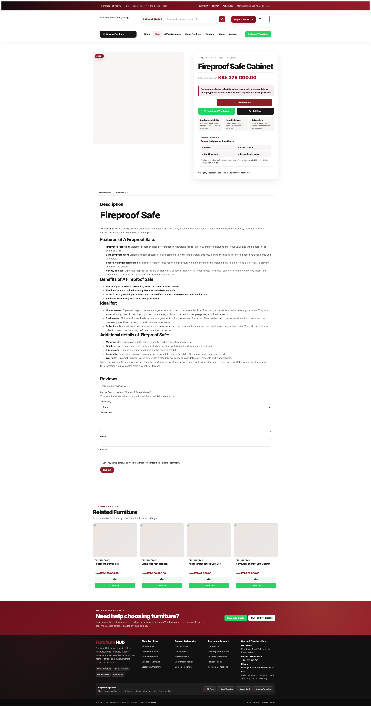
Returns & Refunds (217, 656)
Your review (107, 412)
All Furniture (148, 646)
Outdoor (209, 34)
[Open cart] (267, 19)
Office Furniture (172, 34)
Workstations (182, 656)
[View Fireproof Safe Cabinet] (115, 540)
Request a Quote (235, 618)
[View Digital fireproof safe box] (162, 540)
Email (103, 450)
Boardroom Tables (184, 661)
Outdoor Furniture (151, 661)
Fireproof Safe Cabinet (106, 563)
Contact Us (213, 646)
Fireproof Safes (109, 228)
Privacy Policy (215, 661)
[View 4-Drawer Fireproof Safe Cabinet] (256, 540)
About (221, 34)
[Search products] (222, 19)
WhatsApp (228, 6)
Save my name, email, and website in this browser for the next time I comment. (141, 463)
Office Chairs (181, 646)
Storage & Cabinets (151, 667)
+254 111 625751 (249, 660)
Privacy (265, 702)
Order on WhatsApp (258, 34)
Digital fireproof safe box (155, 563)
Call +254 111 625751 (209, 6)
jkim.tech (152, 702)
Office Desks (181, 651)
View (115, 579)
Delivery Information (218, 651)
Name (103, 436)
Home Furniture (193, 34)
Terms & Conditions (218, 667)
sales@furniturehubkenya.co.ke (257, 667)
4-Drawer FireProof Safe (238, 173)
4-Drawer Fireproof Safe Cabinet (253, 563)
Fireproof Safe (210, 58)
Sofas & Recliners (183, 667)
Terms (272, 702)
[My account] (260, 19)
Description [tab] (105, 192)
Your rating (106, 401)
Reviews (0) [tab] (122, 192)
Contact (233, 34)
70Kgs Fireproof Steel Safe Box (205, 563)
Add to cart (244, 102)
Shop (157, 34)
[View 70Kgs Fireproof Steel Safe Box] (209, 540)
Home (147, 34)
